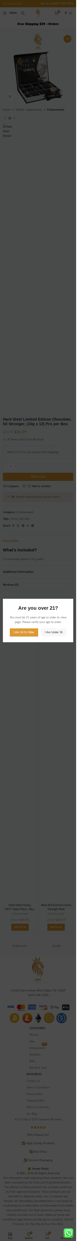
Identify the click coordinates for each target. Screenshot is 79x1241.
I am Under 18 (54, 632)
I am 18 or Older (24, 632)
